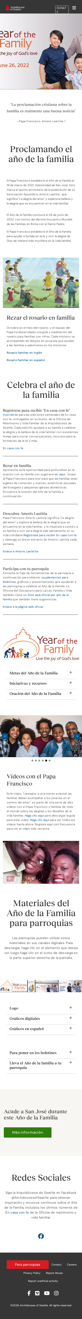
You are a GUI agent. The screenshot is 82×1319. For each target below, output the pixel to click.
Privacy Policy (31, 1273)
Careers (72, 1264)
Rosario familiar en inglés (24, 353)
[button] (41, 675)
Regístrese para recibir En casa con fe (50, 535)
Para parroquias (27, 1264)
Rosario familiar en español (26, 360)
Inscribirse (10, 415)
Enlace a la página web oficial (23, 607)
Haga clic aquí (34, 815)
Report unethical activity (43, 1281)
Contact (56, 1264)
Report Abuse (54, 1273)
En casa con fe (13, 448)
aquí (62, 474)
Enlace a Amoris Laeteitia (20, 551)
